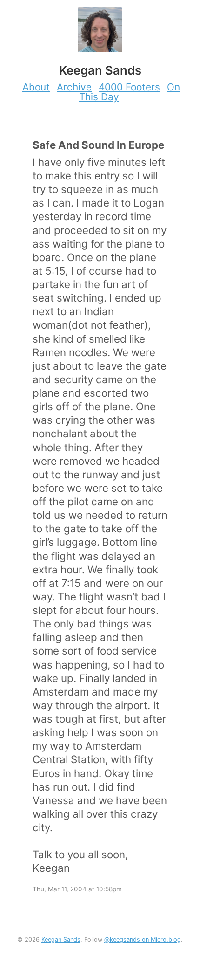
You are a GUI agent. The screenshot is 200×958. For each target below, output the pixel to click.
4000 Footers (129, 87)
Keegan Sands (60, 939)
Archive (74, 87)
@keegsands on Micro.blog (142, 939)
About (36, 87)
